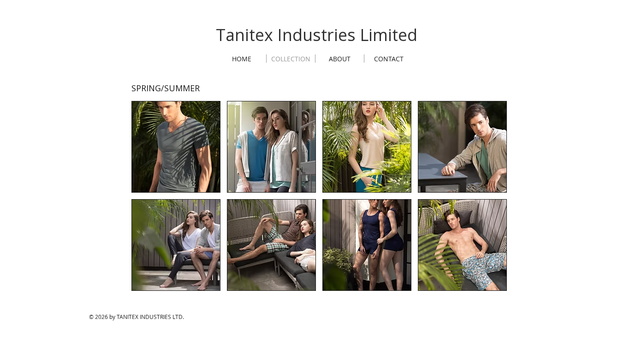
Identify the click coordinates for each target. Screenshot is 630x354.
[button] (175, 147)
